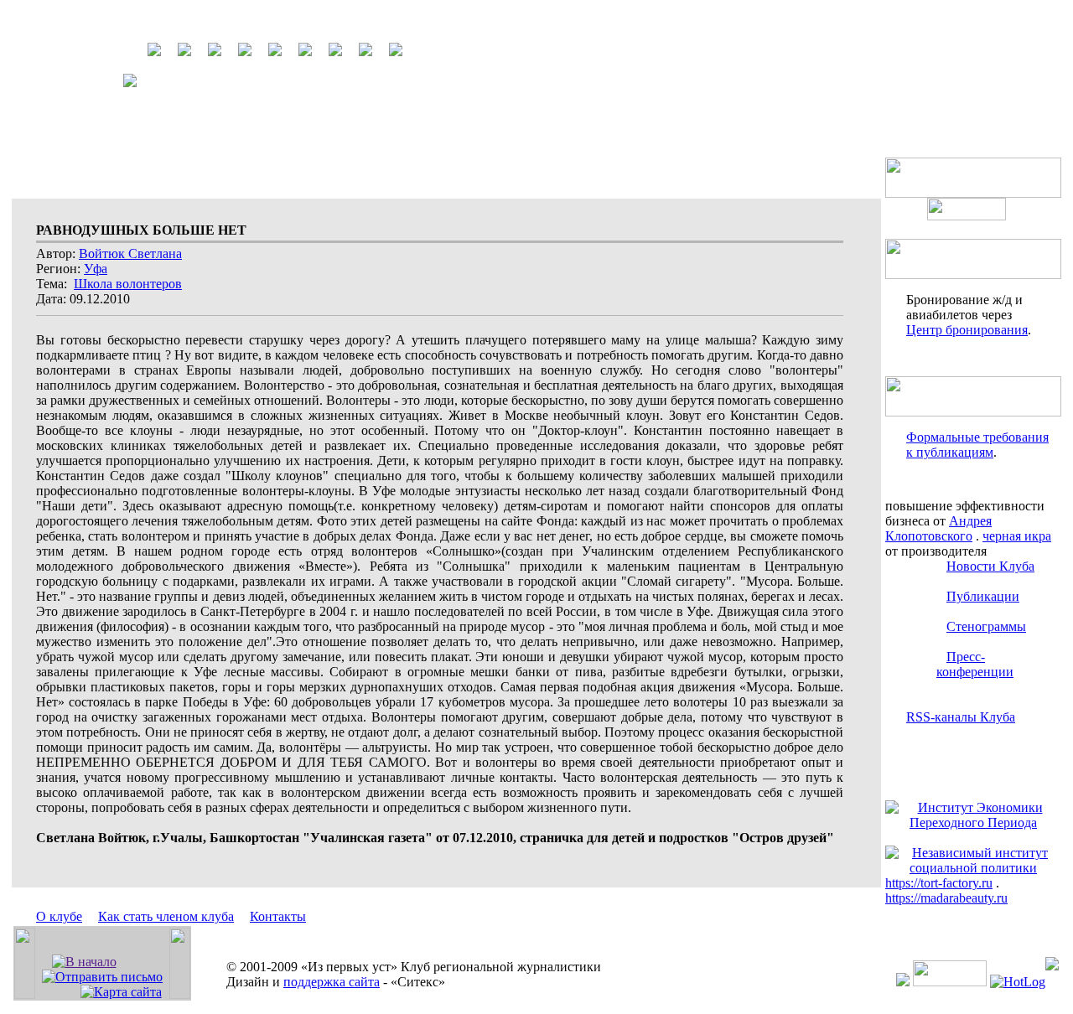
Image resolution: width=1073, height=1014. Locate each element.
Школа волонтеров (128, 284)
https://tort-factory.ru (939, 883)
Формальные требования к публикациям (977, 444)
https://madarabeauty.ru (946, 898)
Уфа (95, 268)
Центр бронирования (967, 330)
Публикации (982, 596)
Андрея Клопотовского (938, 528)
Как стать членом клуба (166, 916)
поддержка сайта (331, 982)
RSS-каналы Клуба (960, 717)
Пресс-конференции (974, 664)
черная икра (1016, 536)
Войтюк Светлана (130, 253)
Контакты (278, 916)
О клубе (59, 916)
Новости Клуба (990, 566)
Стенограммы (986, 626)
